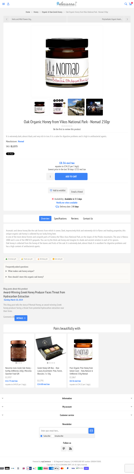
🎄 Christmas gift (10, 259)
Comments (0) (9, 316)
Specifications (60, 218)
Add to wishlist (59, 190)
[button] (16, 362)
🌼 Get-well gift (57, 259)
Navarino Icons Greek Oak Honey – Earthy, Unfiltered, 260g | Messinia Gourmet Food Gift (18, 371)
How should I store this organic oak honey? (26, 276)
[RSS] (70, 449)
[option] (39, 107)
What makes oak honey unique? (21, 271)
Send (91, 431)
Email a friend (77, 191)
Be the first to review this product (67, 129)
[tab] (45, 218)
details (19, 318)
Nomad (21, 141)
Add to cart (71, 176)
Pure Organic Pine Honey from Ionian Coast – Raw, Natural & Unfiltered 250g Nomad (81, 371)
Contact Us (88, 218)
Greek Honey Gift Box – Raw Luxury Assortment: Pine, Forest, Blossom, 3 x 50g (49, 371)
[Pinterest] (64, 449)
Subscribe (46, 436)
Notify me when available (66, 202)
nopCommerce (46, 461)
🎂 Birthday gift (42, 259)
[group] (18, 349)
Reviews (75, 218)
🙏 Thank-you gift (26, 259)
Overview (45, 218)
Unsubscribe (59, 436)
